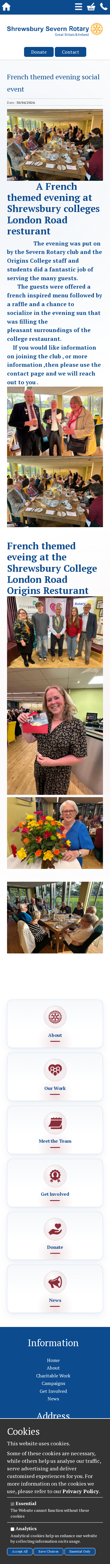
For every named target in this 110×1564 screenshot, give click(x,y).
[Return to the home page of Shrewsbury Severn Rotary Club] (55, 29)
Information (53, 1343)
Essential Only (80, 1551)
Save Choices (48, 1551)
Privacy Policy (80, 1491)
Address (53, 1416)
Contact (70, 52)
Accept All (20, 1551)
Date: (11, 102)
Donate (39, 52)
